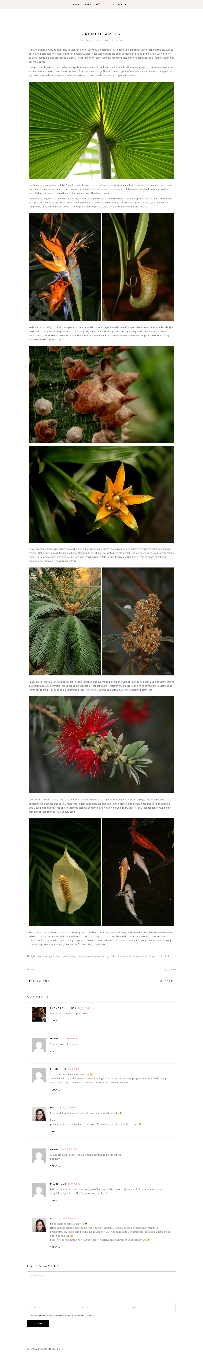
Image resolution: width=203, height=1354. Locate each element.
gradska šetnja (70, 956)
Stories (119, 41)
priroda (111, 956)
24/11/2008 (170, 969)
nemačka (82, 956)
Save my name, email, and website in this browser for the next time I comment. (63, 1315)
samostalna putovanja (137, 956)
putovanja (121, 956)
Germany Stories (102, 41)
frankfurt (57, 956)
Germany (84, 41)
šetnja (152, 956)
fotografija (47, 956)
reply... (55, 1021)
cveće (38, 956)
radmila (57, 1038)
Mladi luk (58, 1069)
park (104, 956)
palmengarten (94, 956)
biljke (32, 956)
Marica (31, 970)
